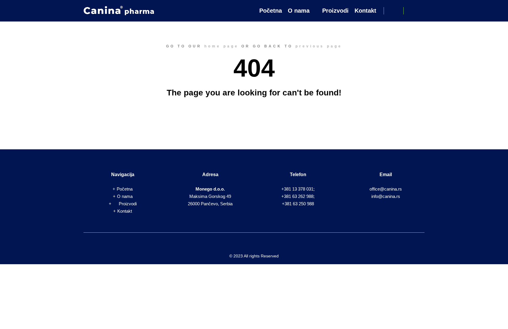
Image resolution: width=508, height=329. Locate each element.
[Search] (393, 10)
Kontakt (124, 211)
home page (221, 46)
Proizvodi (128, 203)
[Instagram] (421, 10)
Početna (125, 188)
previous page (318, 46)
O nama (125, 196)
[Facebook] (412, 10)
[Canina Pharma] (118, 11)
